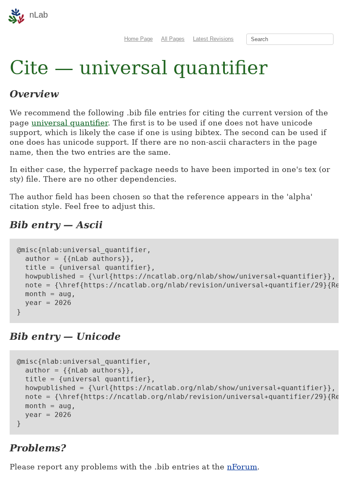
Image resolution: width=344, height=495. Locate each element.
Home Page (138, 39)
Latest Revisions (213, 39)
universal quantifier (69, 122)
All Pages (173, 39)
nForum (242, 466)
